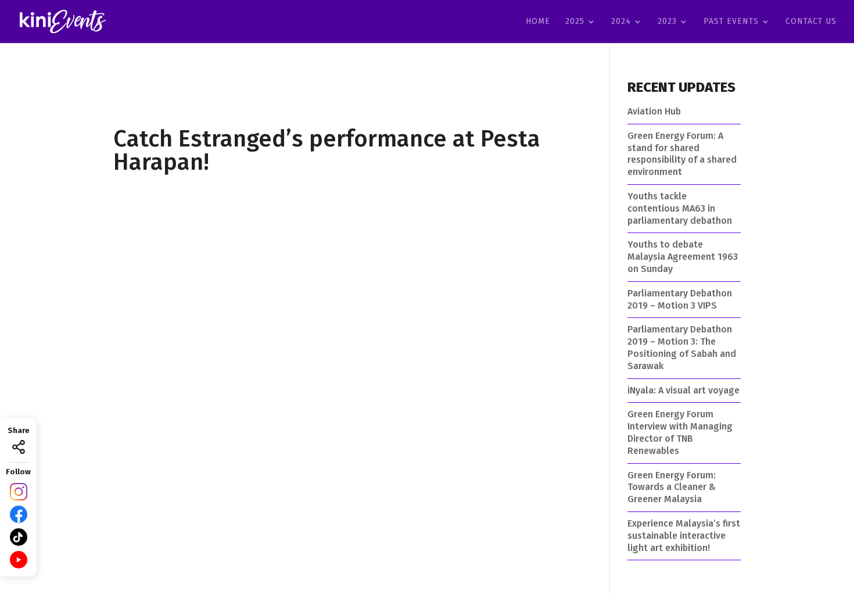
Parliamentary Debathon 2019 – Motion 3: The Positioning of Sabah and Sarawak (681, 347)
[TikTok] (18, 537)
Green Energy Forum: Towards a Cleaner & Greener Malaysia (671, 487)
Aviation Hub (654, 111)
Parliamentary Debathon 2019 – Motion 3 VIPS (679, 299)
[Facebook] (18, 514)
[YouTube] (18, 560)
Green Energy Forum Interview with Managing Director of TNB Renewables (680, 432)
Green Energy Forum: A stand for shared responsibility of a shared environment (682, 153)
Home (538, 21)
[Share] (18, 447)
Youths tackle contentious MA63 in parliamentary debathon (679, 208)
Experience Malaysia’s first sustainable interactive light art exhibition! (683, 535)
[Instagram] (18, 492)
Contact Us (811, 21)
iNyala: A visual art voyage (683, 390)
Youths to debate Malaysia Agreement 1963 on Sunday (682, 256)
